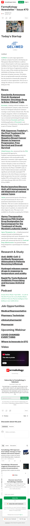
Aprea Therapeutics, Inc (8, 232)
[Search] (27, 445)
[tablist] (8, 426)
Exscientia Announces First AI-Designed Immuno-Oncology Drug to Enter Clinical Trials (14, 98)
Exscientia (4, 106)
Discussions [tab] (13, 445)
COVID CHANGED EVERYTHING (10, 335)
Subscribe (21, 2)
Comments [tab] (5, 426)
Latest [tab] (7, 445)
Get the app (22, 519)
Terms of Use (22, 401)
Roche (3, 198)
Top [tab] (3, 445)
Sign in (26, 2)
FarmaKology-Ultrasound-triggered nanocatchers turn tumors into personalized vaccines (10, 466)
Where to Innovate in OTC (14, 341)
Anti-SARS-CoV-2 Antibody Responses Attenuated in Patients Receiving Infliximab (13, 260)
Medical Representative (13, 311)
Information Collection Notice (16, 403)
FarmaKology (8, 12)
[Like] (2, 17)
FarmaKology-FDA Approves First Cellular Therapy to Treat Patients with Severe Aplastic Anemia (11, 451)
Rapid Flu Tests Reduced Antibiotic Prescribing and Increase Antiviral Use (14, 282)
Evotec (22, 120)
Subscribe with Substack (16, 504)
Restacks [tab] (11, 426)
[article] (15, 455)
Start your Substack (11, 519)
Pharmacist (7, 324)
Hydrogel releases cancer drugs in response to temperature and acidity (14, 271)
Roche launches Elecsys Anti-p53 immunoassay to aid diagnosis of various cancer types (15, 190)
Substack (7, 522)
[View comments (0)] (6, 17)
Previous (6, 416)
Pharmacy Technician (12, 315)
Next (25, 416)
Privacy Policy (17, 510)
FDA (26, 151)
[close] (25, 473)
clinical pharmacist (11, 320)
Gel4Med (4, 58)
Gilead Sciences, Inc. (7, 151)
